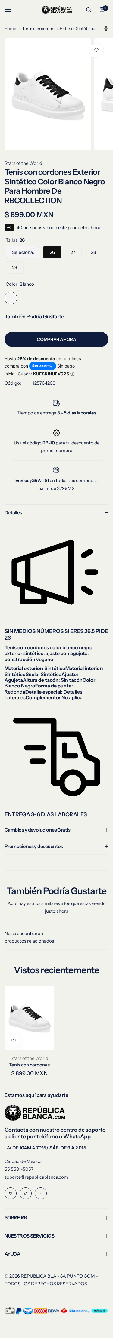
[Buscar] (88, 9)
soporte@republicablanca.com (36, 1177)
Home (10, 28)
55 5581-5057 (19, 1169)
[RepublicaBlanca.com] (57, 10)
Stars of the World (23, 163)
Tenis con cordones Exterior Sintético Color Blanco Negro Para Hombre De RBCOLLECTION (29, 1065)
